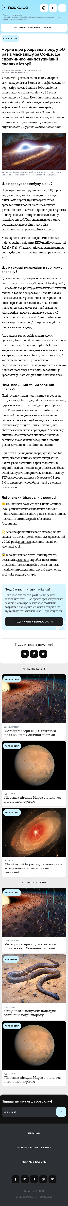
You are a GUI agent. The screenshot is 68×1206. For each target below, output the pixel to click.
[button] (44, 8)
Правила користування (34, 1147)
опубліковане (11, 127)
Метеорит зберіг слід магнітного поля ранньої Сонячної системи (30, 733)
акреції (28, 322)
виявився (24, 542)
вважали (23, 560)
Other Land (46, 1196)
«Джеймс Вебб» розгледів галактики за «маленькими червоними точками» (33, 868)
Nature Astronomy (20, 72)
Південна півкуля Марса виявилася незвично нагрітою (32, 800)
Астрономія (17, 15)
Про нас (34, 1133)
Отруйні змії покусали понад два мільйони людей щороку (30, 1013)
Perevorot (31, 1196)
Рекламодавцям (34, 1162)
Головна (6, 15)
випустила (22, 509)
